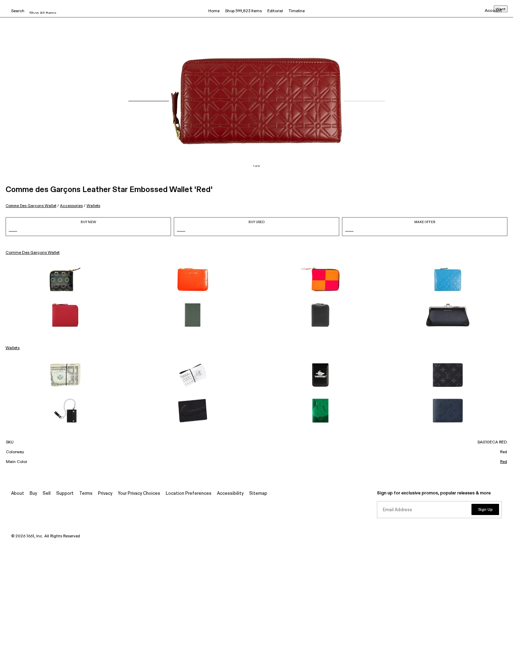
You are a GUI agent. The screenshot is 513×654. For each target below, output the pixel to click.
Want (501, 9)
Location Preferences (188, 493)
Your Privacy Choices (139, 493)
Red (503, 462)
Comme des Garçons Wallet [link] (33, 253)
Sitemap (258, 493)
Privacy (105, 493)
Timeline (297, 11)
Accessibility (230, 493)
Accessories (71, 206)
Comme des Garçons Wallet (31, 206)
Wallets (93, 206)
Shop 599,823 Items (243, 11)
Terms (85, 493)
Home (214, 11)
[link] (65, 279)
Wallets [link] (13, 348)
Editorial (275, 11)
